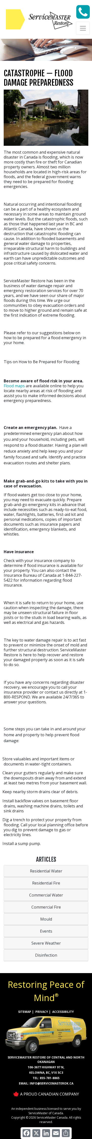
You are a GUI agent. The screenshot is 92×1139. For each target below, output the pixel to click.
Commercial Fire (46, 907)
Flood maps (14, 386)
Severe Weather (46, 943)
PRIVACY (41, 1012)
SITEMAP (24, 1012)
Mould (46, 919)
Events (46, 931)
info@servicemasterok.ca (51, 1083)
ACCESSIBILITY (63, 1012)
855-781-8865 (49, 1078)
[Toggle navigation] (83, 28)
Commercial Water (46, 895)
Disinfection (46, 955)
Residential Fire (46, 883)
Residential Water (46, 871)
